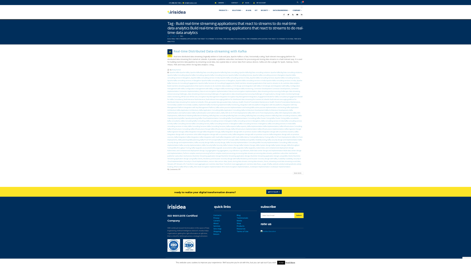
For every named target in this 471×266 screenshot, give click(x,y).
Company (296, 10)
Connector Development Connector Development (272, 89)
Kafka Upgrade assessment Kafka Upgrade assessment (211, 148)
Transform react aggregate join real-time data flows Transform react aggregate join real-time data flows (223, 164)
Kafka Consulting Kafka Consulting (193, 121)
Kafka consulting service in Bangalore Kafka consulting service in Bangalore (233, 121)
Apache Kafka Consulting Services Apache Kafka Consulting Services (274, 78)
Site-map (217, 229)
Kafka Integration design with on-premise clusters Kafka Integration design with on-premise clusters (257, 132)
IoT (256, 10)
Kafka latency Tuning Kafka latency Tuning (255, 137)
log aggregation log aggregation (216, 151)
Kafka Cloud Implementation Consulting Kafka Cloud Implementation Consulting (227, 118)
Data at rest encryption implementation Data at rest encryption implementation (228, 91)
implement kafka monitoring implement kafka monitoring (218, 105)
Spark (230, 161)
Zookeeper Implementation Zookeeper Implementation (270, 167)
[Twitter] (288, 14)
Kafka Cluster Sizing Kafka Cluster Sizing (270, 118)
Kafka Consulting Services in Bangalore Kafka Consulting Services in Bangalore (238, 124)
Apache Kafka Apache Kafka (180, 72)
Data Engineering (280, 10)
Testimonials (242, 218)
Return (216, 234)
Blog (247, 3)
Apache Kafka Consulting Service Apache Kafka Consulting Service (228, 75)
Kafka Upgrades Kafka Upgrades (244, 148)
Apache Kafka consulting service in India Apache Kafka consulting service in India (220, 78)
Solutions (236, 10)
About (216, 223)
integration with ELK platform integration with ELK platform (261, 105)
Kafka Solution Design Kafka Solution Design (239, 145)
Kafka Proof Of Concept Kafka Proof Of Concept (217, 140)
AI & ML (248, 10)
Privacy (216, 218)
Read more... (298, 173)
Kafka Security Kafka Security (212, 145)
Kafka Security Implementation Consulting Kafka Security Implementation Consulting (256, 142)
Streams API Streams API (176, 164)
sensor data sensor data (218, 161)
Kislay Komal (176, 70)
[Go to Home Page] (168, 36)
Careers (221, 3)
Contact (234, 3)
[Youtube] (297, 14)
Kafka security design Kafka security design (209, 142)
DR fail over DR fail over (189, 97)
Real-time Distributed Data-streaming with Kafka (210, 51)
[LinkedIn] (301, 14)
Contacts (217, 215)
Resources (241, 229)
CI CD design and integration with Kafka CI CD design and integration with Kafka (260, 86)
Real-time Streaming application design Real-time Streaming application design (221, 156)
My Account (261, 3)
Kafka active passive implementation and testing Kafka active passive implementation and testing (251, 107)
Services (216, 226)
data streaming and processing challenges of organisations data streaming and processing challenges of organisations (231, 94)
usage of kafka (267, 164)
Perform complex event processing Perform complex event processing (209, 153)
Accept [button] (281, 262)
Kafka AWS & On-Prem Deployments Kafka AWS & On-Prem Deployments (247, 113)
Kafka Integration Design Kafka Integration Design (202, 132)
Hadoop (235, 102)
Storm (266, 161)
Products (223, 10)
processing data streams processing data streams (254, 153)
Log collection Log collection (239, 151)
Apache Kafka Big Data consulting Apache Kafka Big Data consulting (214, 72)
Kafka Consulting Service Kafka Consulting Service (191, 124)
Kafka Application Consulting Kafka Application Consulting (219, 110)
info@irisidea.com (191, 3)
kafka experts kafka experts (236, 126)
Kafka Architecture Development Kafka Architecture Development (264, 110)
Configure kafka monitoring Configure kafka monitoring (233, 89)
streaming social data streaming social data (284, 161)
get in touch (273, 192)
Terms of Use (242, 231)
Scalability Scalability (285, 159)
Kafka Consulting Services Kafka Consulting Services (207, 126)
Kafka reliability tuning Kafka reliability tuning (251, 140)
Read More (290, 262)
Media (239, 220)
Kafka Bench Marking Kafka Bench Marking (193, 116)
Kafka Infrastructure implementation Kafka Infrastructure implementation (257, 129)
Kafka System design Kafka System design (271, 145)
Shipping (217, 231)
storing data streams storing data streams (248, 161)
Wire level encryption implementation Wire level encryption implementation (221, 167)
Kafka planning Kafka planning (188, 140)
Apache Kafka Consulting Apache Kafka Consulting (185, 75)
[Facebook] (284, 14)
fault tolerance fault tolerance (194, 99)
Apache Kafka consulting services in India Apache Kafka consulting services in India (266, 80)
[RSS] (293, 14)
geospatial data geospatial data (220, 102)
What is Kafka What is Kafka (183, 167)
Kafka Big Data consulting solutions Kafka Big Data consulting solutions (271, 116)
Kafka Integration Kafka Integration (186, 137)
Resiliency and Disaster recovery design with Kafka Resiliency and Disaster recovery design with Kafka (240, 159)
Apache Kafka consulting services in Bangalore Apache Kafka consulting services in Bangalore (201, 80)
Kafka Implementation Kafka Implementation (263, 126)
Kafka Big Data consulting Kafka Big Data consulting (227, 116)
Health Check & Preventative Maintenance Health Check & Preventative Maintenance (269, 102)
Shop (239, 223)
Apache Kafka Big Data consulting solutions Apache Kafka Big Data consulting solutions (270, 72)
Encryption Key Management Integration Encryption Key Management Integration (228, 97)
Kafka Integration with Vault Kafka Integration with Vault (219, 137)
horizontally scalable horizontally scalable (182, 105)
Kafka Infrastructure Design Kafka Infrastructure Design (210, 129)
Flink (206, 102)
